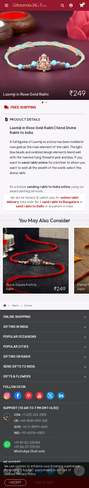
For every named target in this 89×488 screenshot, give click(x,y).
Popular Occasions (19, 337)
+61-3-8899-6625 (35, 427)
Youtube (39, 395)
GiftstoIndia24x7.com (29, 5)
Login (71, 5)
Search (62, 5)
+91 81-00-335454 (27, 443)
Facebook (18, 395)
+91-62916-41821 (33, 433)
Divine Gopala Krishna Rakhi (21, 287)
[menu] (6, 5)
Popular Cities (15, 347)
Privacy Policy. (26, 474)
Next (86, 55)
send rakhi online (35, 163)
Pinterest (28, 395)
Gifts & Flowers (16, 376)
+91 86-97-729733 (27, 447)
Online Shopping (16, 317)
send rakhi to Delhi (30, 206)
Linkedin (61, 395)
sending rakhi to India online (48, 187)
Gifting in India (15, 327)
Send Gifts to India (19, 366)
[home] (4, 305)
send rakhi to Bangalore (60, 202)
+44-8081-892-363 (34, 421)
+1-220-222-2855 (34, 415)
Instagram (7, 395)
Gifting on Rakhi (16, 356)
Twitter (50, 395)
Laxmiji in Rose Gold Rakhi (26, 94)
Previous (3, 260)
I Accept (15, 482)
